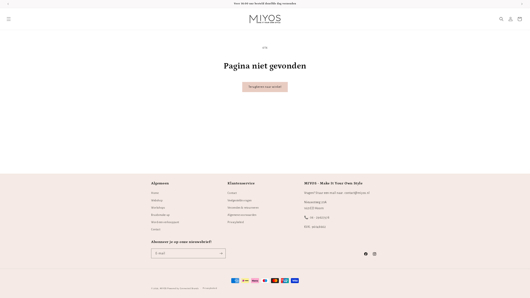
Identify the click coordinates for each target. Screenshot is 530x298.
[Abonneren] (220, 253)
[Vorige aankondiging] (8, 4)
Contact (155, 229)
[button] (8, 19)
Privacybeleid (236, 222)
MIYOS (163, 288)
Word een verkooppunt (165, 222)
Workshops (158, 207)
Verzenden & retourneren (243, 207)
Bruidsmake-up (160, 215)
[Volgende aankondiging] (521, 4)
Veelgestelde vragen (240, 200)
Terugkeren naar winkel (265, 86)
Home (155, 193)
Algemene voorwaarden (242, 215)
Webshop (157, 200)
